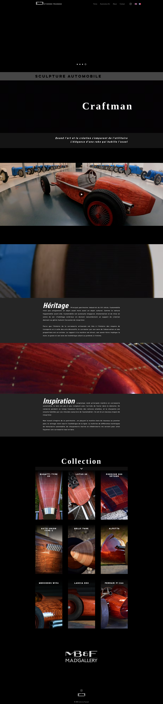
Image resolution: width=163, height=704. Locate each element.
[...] (81, 468)
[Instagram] (130, 4)
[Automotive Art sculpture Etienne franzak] (85, 64)
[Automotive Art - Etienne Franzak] (77, 64)
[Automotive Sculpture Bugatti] (83, 64)
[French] (139, 4)
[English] (135, 4)
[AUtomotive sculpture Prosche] (80, 64)
